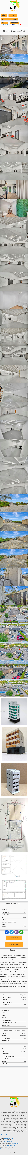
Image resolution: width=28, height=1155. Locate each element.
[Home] (3, 15)
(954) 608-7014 (7, 24)
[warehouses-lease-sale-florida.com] (14, 7)
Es (21, 24)
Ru (18, 24)
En (14, 24)
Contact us (14, 937)
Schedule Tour (14, 944)
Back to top (13, 1152)
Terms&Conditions (5, 1148)
